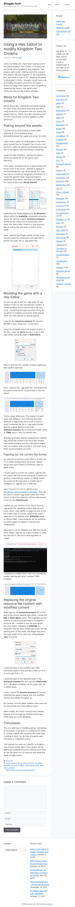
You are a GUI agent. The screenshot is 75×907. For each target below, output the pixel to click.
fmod (20, 763)
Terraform (60, 245)
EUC (58, 160)
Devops (59, 149)
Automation (61, 110)
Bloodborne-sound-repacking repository (21, 492)
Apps (57, 4)
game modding (28, 763)
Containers (61, 136)
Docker (59, 157)
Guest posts (61, 174)
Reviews (59, 227)
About (50, 4)
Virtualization (62, 261)
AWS (58, 118)
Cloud (58, 132)
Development (62, 143)
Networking (61, 202)
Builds (58, 129)
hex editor (38, 763)
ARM (58, 107)
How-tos (9, 761)
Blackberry (60, 125)
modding (7, 765)
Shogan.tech (12, 3)
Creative (59, 139)
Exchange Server (63, 164)
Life (57, 188)
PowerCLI (60, 206)
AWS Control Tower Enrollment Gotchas (20, 770)
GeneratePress (48, 904)
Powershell (61, 209)
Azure (58, 121)
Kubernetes (61, 185)
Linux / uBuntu (62, 192)
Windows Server (63, 271)
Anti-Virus (60, 99)
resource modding (17, 765)
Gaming (59, 170)
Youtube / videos (63, 284)
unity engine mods (32, 765)
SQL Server (61, 237)
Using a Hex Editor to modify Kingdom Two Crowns (39, 852)
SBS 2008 (60, 230)
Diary (58, 153)
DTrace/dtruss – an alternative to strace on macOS (38, 873)
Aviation (59, 114)
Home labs (60, 178)
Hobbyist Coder (63, 28)
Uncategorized (62, 255)
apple (58, 103)
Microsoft (60, 198)
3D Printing (61, 96)
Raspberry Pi (61, 219)
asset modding (11, 763)
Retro (58, 223)
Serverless (60, 234)
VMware (59, 267)
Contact (67, 4)
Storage (59, 241)
